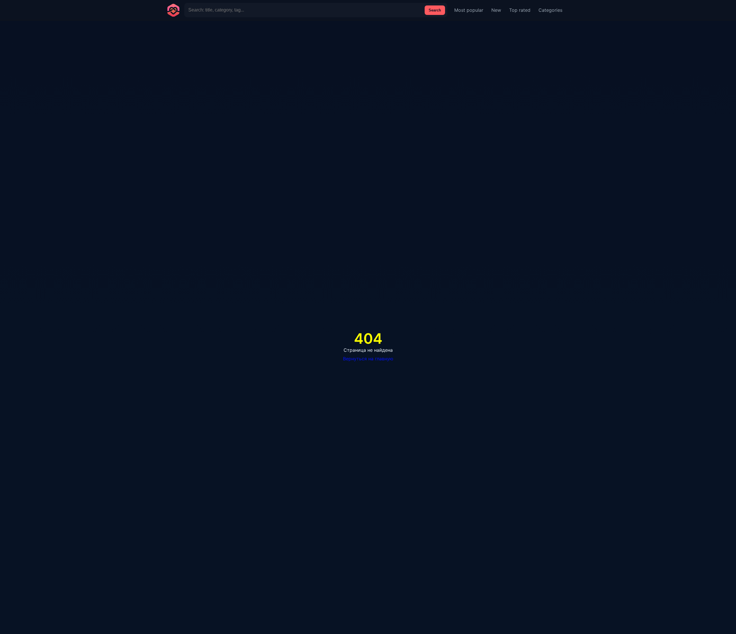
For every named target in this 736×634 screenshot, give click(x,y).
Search (435, 10)
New (496, 10)
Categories (550, 10)
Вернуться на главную (368, 359)
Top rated (519, 10)
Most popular (468, 10)
